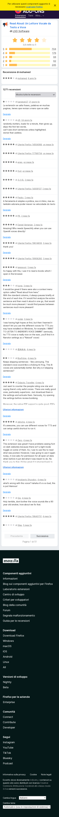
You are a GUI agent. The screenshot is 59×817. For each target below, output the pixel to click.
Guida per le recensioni (16, 620)
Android (7, 656)
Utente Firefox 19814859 (30, 243)
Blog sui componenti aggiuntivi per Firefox (28, 583)
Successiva (42, 536)
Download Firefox (13, 635)
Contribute (9, 722)
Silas (20, 525)
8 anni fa (32, 78)
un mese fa (48, 144)
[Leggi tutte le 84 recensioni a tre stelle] (29, 57)
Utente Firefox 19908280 (30, 258)
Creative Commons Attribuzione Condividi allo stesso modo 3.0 (27, 786)
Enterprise (9, 702)
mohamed (22, 78)
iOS (5, 651)
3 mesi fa (47, 243)
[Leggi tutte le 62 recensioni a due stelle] (29, 61)
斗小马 (21, 180)
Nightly (7, 682)
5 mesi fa (27, 525)
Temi (30, 15)
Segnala (7, 114)
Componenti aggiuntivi (17, 573)
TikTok (7, 752)
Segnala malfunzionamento (19, 615)
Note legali (46, 774)
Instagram (9, 742)
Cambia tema (9, 803)
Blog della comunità (14, 604)
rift (19, 120)
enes (20, 162)
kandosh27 (23, 102)
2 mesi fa (29, 180)
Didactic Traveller (26, 382)
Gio (19, 498)
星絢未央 (22, 349)
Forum (6, 610)
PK (19, 216)
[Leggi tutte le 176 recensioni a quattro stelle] (29, 53)
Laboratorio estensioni (16, 589)
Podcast (8, 763)
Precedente (16, 536)
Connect (8, 716)
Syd (19, 171)
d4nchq (21, 422)
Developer (9, 727)
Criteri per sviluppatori (16, 599)
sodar (20, 319)
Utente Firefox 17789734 (30, 153)
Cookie (33, 774)
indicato (34, 780)
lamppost (22, 267)
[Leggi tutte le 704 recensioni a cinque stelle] (29, 49)
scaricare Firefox (34, 7)
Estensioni (20, 15)
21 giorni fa (34, 102)
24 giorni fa (26, 120)
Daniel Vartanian (25, 225)
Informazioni (10, 578)
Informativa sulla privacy (14, 774)
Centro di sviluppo (13, 594)
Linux (6, 661)
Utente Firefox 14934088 (30, 144)
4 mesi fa (31, 349)
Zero (20, 440)
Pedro (20, 197)
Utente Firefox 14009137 (29, 188)
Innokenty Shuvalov (27, 479)
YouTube (8, 747)
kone (20, 285)
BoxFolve (22, 358)
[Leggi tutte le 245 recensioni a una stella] (29, 65)
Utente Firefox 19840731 (30, 516)
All (4, 667)
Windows (8, 640)
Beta (5, 687)
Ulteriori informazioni (13, 409)
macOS (7, 646)
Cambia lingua (9, 798)
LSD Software (21, 31)
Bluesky (7, 758)
